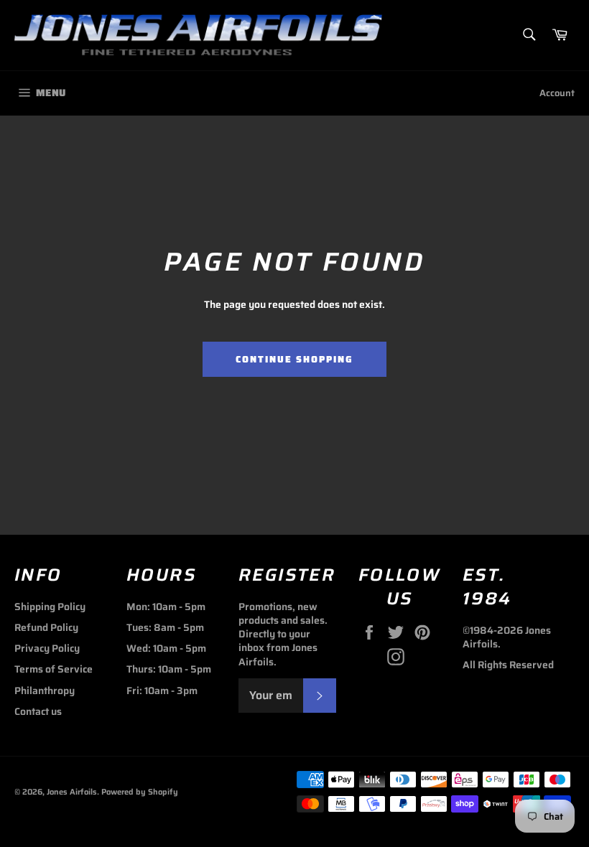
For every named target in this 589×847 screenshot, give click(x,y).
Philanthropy (44, 690)
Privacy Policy (47, 648)
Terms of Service (53, 669)
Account (557, 92)
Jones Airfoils (72, 791)
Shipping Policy (49, 606)
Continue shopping (294, 359)
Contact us (38, 711)
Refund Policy (46, 627)
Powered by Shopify (139, 791)
